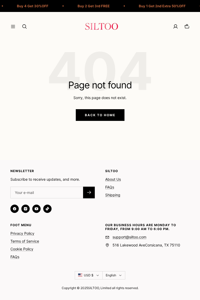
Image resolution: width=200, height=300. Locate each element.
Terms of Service (24, 241)
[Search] (24, 26)
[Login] (175, 26)
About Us (113, 179)
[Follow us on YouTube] (36, 209)
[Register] (89, 192)
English (111, 275)
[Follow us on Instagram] (25, 209)
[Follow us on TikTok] (47, 209)
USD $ (88, 275)
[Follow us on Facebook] (14, 209)
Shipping (112, 195)
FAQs (109, 187)
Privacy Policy (22, 233)
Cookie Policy (21, 249)
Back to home (100, 115)
